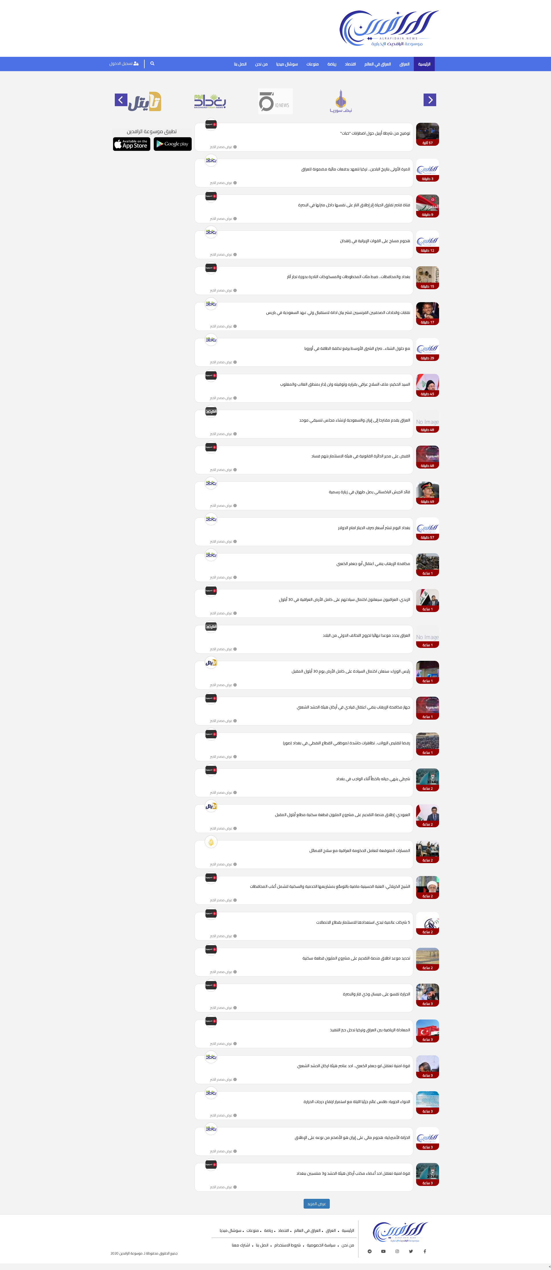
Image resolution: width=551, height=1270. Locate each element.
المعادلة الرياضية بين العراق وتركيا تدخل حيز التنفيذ (370, 1030)
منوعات (312, 64)
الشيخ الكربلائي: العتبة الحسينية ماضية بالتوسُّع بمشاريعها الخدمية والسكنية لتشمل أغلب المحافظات (330, 886)
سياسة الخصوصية (321, 1245)
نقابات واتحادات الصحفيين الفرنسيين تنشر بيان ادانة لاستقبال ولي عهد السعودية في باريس (338, 313)
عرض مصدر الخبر (221, 146)
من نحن (261, 64)
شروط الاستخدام (287, 1245)
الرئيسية (424, 64)
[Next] (430, 100)
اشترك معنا (241, 1245)
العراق (404, 64)
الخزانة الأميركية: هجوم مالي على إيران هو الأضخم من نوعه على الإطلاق (352, 1138)
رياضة (331, 64)
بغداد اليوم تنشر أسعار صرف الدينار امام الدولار (374, 528)
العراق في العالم (377, 64)
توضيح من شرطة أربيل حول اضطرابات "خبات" (375, 133)
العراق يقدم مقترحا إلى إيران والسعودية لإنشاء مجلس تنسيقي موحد (354, 420)
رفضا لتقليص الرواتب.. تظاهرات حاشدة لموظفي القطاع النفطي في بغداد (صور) (346, 743)
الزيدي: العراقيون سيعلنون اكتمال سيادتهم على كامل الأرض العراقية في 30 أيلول (344, 600)
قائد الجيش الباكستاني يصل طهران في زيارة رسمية (369, 492)
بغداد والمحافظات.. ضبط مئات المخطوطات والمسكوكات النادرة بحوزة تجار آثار (348, 277)
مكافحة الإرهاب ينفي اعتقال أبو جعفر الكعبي (373, 564)
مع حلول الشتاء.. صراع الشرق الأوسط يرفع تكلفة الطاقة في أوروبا (357, 348)
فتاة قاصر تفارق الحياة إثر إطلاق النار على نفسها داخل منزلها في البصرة (354, 205)
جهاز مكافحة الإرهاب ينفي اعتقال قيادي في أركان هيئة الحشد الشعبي (353, 707)
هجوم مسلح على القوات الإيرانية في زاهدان (375, 241)
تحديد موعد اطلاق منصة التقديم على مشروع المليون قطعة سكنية (356, 958)
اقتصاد (350, 64)
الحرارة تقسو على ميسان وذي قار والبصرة (376, 994)
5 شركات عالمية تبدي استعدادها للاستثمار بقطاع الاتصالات (363, 922)
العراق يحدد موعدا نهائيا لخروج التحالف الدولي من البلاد (366, 635)
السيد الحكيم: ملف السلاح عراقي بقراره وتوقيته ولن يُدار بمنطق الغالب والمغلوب (345, 384)
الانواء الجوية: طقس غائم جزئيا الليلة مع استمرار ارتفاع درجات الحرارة (357, 1102)
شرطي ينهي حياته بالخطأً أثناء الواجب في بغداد (373, 779)
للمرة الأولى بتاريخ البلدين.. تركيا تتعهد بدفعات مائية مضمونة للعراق (355, 169)
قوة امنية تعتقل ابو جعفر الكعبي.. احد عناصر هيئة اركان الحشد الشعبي (353, 1066)
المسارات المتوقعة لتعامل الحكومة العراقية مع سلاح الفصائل (359, 851)
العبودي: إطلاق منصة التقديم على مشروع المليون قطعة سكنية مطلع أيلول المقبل (342, 815)
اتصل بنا (240, 64)
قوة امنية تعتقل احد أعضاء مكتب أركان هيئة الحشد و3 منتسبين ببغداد (353, 1173)
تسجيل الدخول (121, 63)
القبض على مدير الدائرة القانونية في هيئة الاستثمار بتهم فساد (360, 456)
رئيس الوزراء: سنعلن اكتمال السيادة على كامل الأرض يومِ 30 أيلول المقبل (351, 671)
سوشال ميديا (287, 64)
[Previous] (121, 100)
